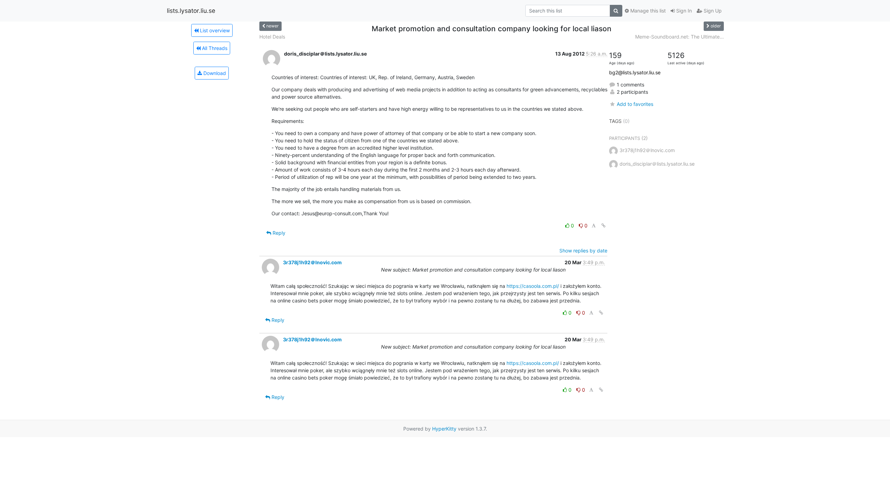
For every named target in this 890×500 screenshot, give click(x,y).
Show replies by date (583, 250)
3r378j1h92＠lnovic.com (312, 262)
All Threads (214, 48)
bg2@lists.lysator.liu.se (635, 72)
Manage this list (647, 11)
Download (214, 73)
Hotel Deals (272, 37)
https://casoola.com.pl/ (533, 286)
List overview (214, 30)
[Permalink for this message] (603, 225)
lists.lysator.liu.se (191, 10)
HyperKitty (444, 429)
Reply (278, 233)
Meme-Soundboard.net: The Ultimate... (679, 37)
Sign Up (712, 11)
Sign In (683, 11)
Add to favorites (635, 104)
